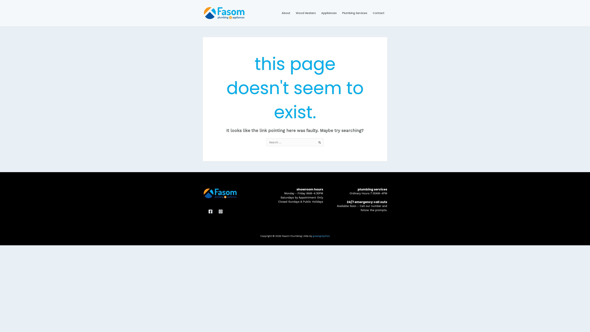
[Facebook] (210, 211)
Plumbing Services (354, 13)
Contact (378, 13)
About (286, 13)
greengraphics (321, 236)
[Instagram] (221, 211)
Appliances (329, 13)
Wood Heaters (306, 13)
